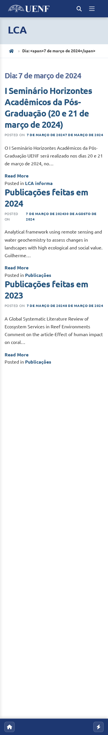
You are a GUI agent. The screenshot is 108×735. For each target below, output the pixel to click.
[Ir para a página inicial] (9, 727)
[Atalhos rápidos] (98, 727)
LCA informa (39, 183)
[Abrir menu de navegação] (91, 8)
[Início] (12, 51)
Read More (17, 175)
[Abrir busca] (79, 8)
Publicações (38, 275)
